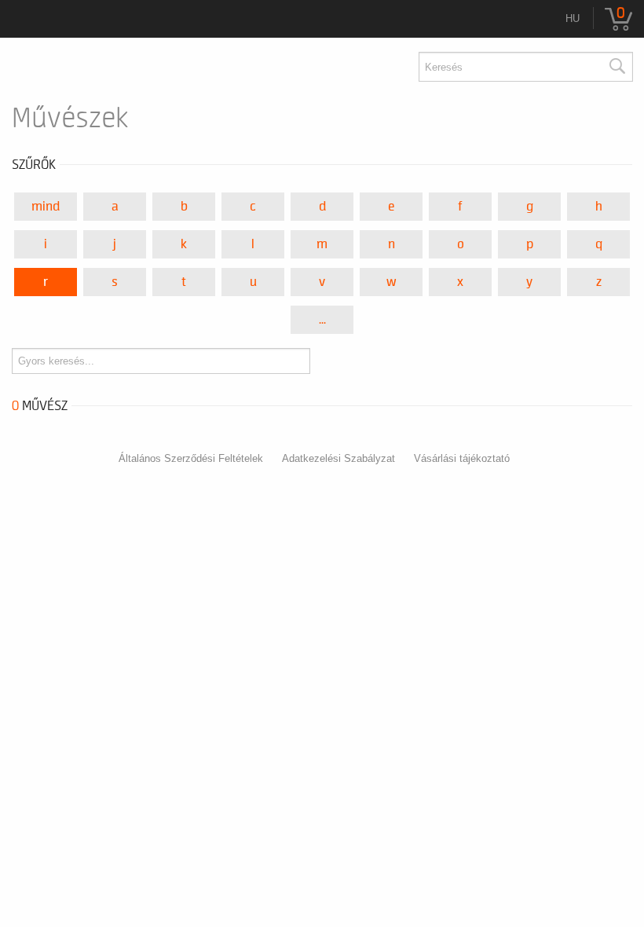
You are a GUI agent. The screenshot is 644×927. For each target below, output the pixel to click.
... (322, 320)
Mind (45, 207)
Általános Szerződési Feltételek (191, 458)
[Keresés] (616, 67)
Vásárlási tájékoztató (462, 458)
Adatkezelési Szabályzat (338, 458)
